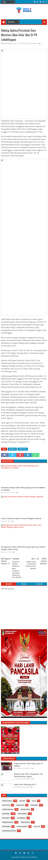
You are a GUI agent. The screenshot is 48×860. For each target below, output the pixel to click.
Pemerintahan (7, 822)
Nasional (6, 818)
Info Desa (6, 805)
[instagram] (46, 2)
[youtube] (40, 2)
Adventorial (7, 801)
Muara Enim (25, 809)
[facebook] (34, 2)
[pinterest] (43, 2)
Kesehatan (20, 805)
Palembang (21, 818)
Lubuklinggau (7, 809)
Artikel (22, 801)
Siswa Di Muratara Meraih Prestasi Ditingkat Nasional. (21, 518)
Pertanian (6, 826)
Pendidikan (23, 449)
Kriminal (34, 805)
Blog (34, 801)
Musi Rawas (22, 814)
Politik (37, 826)
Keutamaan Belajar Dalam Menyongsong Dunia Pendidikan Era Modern (23, 489)
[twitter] (37, 2)
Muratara (12, 449)
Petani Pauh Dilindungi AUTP (25, 784)
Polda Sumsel (22, 826)
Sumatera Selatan (9, 831)
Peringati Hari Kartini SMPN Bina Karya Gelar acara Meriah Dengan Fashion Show (23, 548)
